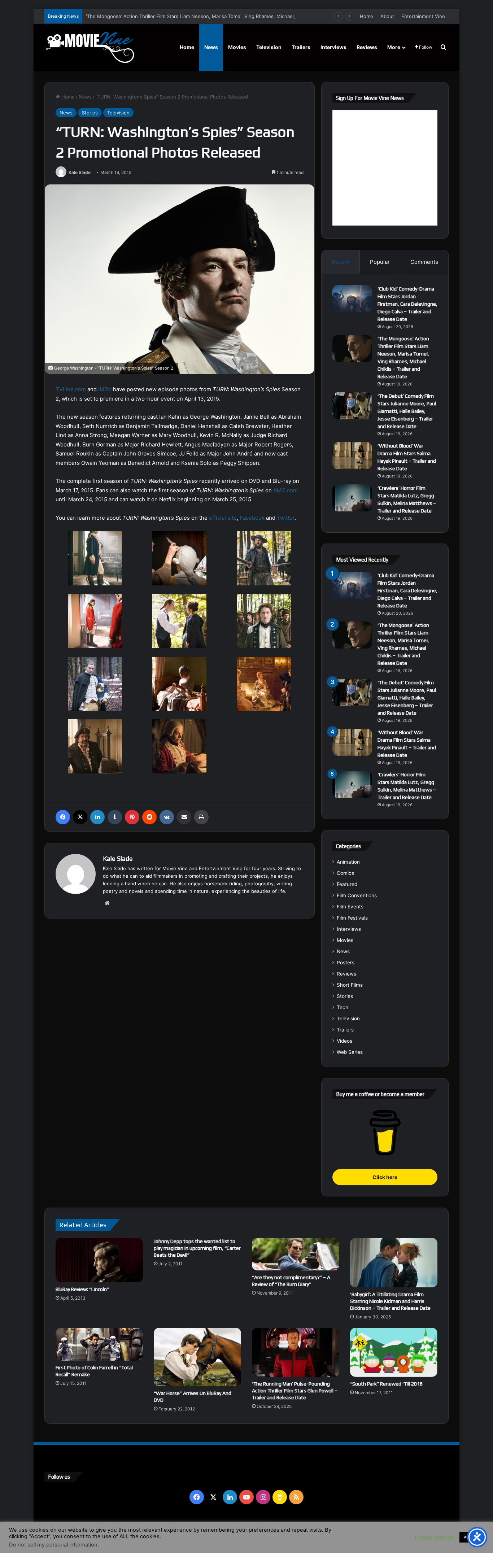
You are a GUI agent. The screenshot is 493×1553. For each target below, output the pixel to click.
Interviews (333, 47)
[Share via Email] (184, 817)
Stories (90, 112)
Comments (424, 261)
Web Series (350, 1052)
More (393, 47)
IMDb (105, 389)
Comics (345, 873)
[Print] (201, 817)
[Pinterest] (132, 817)
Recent (341, 261)
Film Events (350, 906)
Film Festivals (352, 918)
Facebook (252, 517)
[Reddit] (149, 817)
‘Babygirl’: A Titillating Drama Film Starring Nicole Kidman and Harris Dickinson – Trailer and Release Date (390, 1301)
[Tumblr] (115, 817)
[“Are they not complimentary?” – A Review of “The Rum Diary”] (295, 1254)
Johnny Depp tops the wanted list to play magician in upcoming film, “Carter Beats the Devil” (197, 1248)
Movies (237, 47)
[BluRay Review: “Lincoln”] (99, 1260)
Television (269, 47)
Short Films (350, 985)
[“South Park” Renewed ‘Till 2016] (393, 1352)
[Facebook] (63, 817)
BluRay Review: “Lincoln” (82, 1289)
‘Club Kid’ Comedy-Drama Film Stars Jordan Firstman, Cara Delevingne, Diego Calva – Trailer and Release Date (407, 304)
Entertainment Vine (423, 16)
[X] (80, 817)
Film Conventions (357, 895)
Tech (342, 1007)
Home (366, 16)
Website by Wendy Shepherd (194, 1531)
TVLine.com (71, 389)
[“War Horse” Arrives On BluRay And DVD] (197, 1357)
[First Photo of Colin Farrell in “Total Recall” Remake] (99, 1344)
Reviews (367, 47)
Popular (380, 261)
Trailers (301, 47)
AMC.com (285, 490)
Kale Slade (80, 172)
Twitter (286, 517)
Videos (344, 1041)
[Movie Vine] (89, 47)
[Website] (107, 903)
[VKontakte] (167, 817)
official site (223, 517)
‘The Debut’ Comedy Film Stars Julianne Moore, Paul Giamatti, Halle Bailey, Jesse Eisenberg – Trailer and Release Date (407, 411)
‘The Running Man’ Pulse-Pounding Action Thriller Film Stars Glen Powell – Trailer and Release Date (294, 1390)
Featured (347, 884)
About (387, 16)
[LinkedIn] (97, 817)
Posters (345, 962)
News (211, 47)
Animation (348, 862)
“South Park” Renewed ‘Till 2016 (386, 1384)
